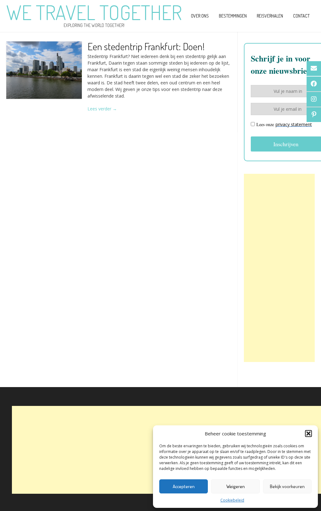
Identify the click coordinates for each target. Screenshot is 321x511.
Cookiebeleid (232, 500)
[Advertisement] (279, 268)
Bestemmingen (233, 16)
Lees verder (102, 109)
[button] (308, 433)
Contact (301, 16)
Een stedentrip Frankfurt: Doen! (146, 46)
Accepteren (184, 486)
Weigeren (235, 486)
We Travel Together (94, 12)
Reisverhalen (270, 16)
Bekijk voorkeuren (287, 486)
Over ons (200, 16)
